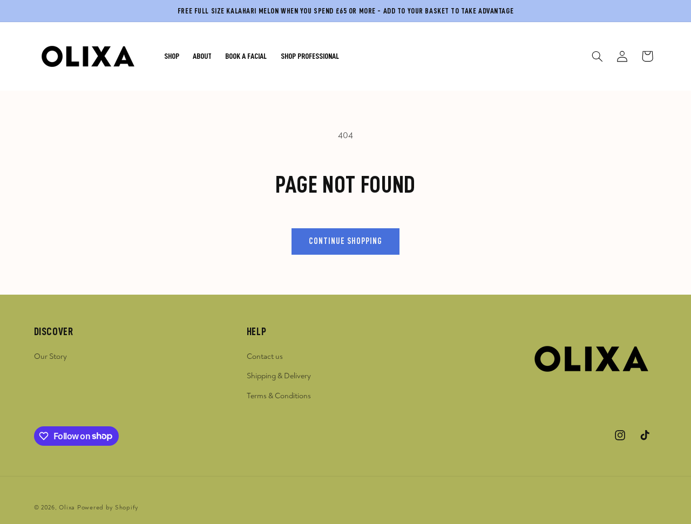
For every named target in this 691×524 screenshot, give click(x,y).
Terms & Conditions (279, 396)
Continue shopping (346, 241)
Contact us (265, 356)
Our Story (50, 356)
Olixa (67, 507)
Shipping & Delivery (279, 376)
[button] (597, 56)
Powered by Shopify (107, 507)
